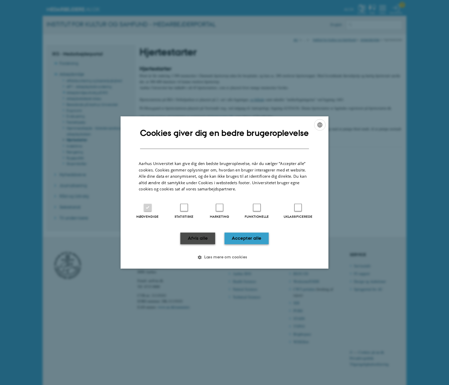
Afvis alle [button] (198, 238)
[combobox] (319, 124)
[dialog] (224, 192)
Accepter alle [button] (246, 238)
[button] (224, 257)
